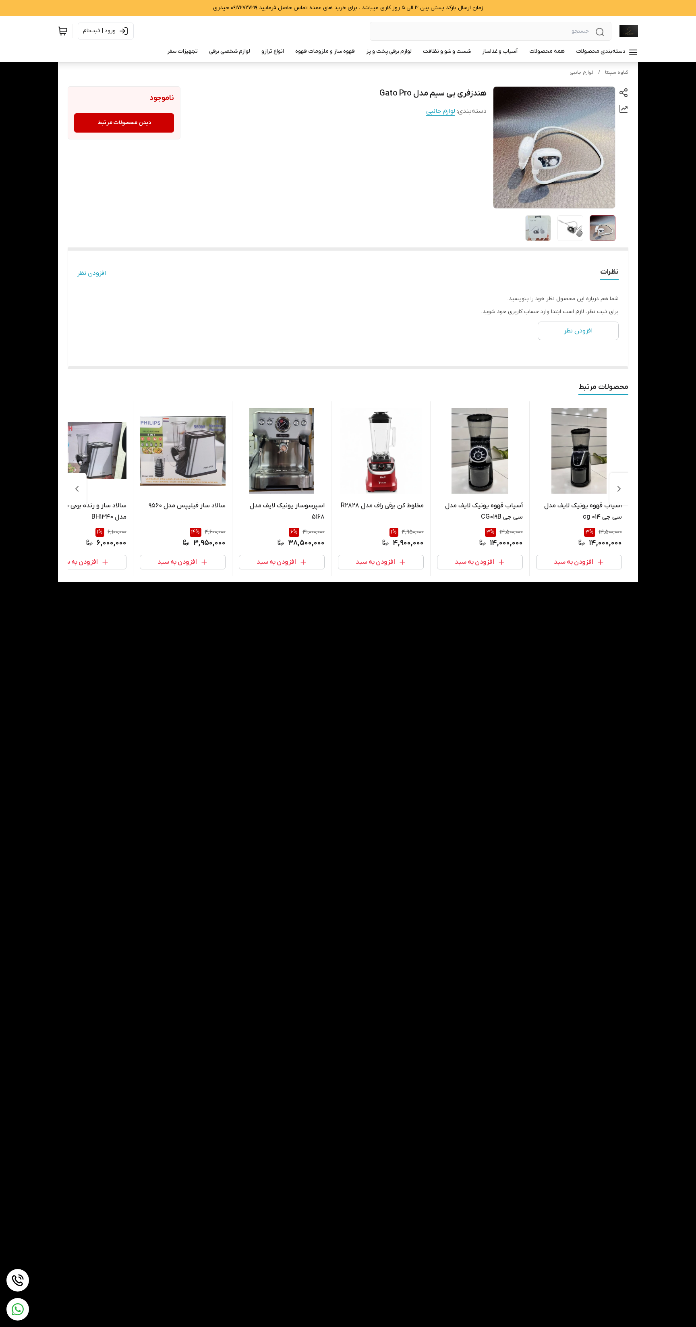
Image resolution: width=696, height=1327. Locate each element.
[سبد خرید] (63, 31)
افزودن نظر (91, 273)
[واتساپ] (17, 1309)
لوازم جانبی (581, 72)
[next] (77, 489)
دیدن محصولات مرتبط (124, 123)
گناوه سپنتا (616, 72)
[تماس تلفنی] (17, 1280)
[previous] (619, 489)
